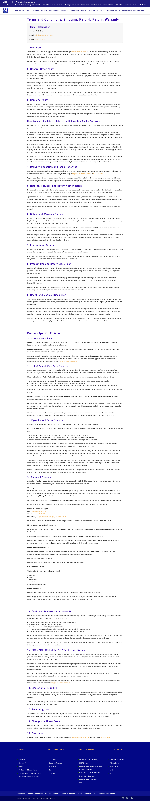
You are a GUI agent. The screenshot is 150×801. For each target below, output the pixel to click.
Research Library (131, 5)
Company (21, 793)
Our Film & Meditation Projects (109, 10)
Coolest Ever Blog (19, 10)
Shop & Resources (35, 793)
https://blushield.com (41, 514)
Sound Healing (74, 10)
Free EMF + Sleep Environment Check (133, 10)
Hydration (83, 10)
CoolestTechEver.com (78, 52)
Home (8, 5)
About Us (22, 759)
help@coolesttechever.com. (60, 683)
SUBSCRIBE (120, 5)
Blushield (36, 10)
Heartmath (44, 10)
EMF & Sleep (84, 763)
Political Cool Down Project (28, 770)
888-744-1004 (40, 39)
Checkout (52, 773)
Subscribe (52, 766)
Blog (111, 773)
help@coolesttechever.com (44, 35)
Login (112, 770)
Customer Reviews (109, 5)
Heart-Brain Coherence (87, 776)
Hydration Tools (96, 5)
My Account (114, 766)
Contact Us (22, 763)
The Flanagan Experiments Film (30, 773)
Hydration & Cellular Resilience (90, 772)
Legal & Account (68, 793)
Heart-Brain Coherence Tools (52, 5)
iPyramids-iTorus (54, 10)
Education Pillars (52, 793)
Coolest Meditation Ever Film (29, 777)
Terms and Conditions (117, 759)
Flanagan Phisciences (72, 5)
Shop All (29, 10)
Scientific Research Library (88, 759)
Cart (50, 770)
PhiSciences (64, 10)
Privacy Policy (114, 763)
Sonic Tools (85, 5)
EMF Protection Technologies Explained (27, 5)
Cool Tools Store (54, 759)
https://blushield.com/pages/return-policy (52, 516)
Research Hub (93, 10)
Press (21, 766)
